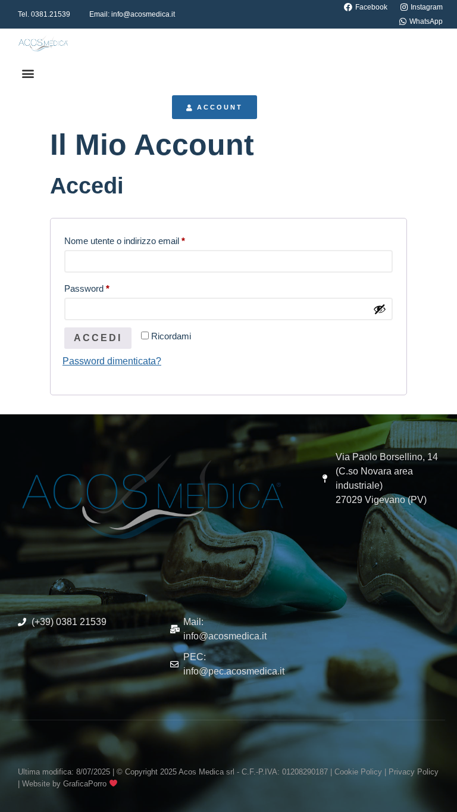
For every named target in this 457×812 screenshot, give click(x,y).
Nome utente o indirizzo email (142, 239)
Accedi (98, 338)
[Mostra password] (379, 309)
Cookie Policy (359, 771)
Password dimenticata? (111, 361)
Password (104, 286)
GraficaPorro (85, 783)
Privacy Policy (414, 771)
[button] (27, 73)
